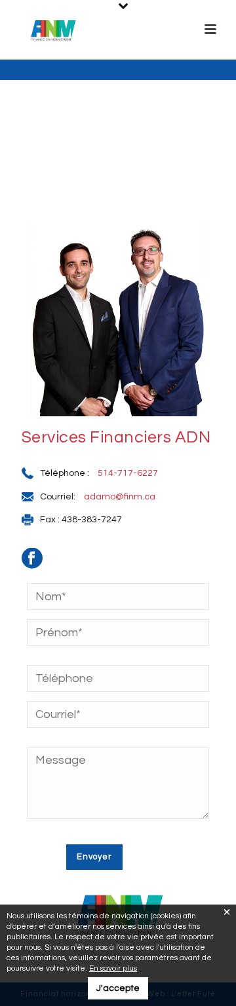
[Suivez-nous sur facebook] (38, 562)
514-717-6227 (128, 473)
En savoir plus (113, 968)
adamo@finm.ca (119, 496)
